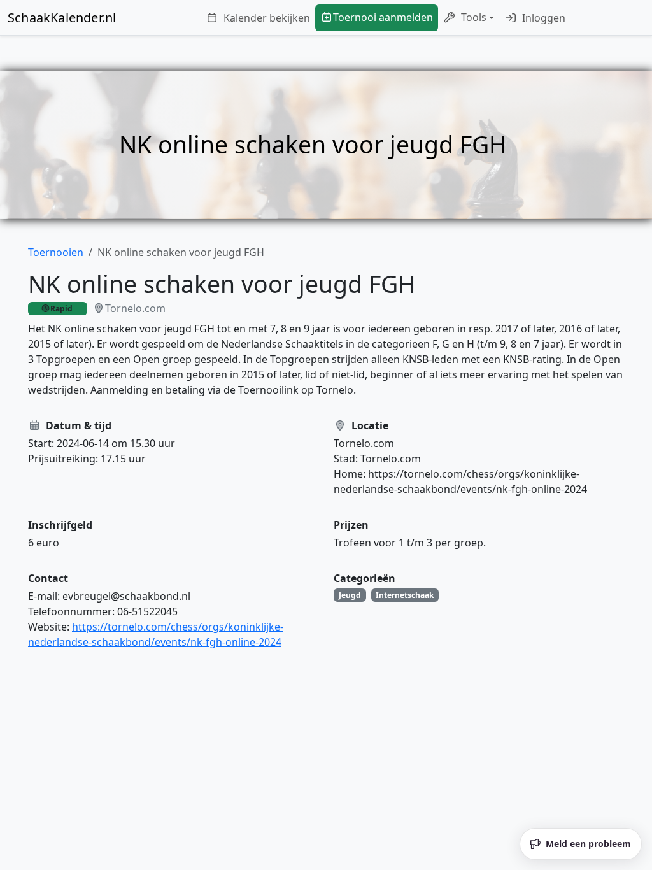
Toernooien (55, 252)
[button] (468, 17)
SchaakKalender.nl (62, 17)
